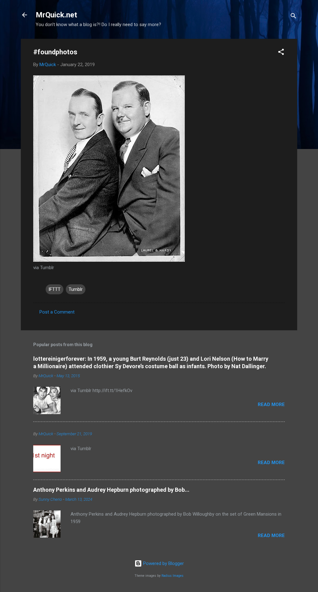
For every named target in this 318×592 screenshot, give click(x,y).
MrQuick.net (56, 15)
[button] (281, 53)
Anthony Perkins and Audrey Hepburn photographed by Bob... (111, 489)
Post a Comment (57, 312)
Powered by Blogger (163, 563)
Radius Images (172, 576)
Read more (271, 404)
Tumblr (76, 289)
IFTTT (54, 289)
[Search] (293, 16)
